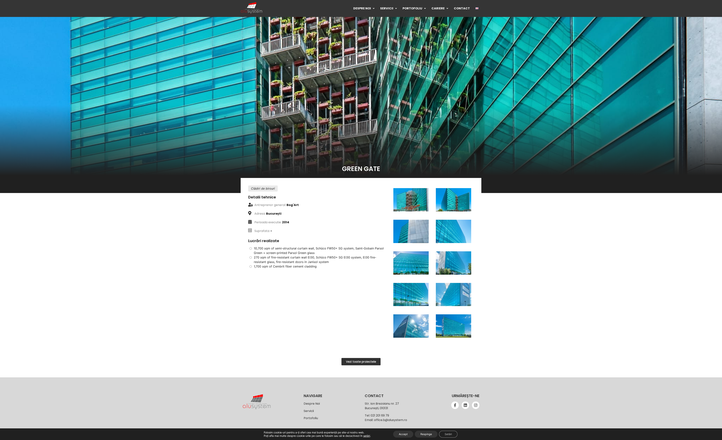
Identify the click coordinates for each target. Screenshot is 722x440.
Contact (462, 8)
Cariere (438, 8)
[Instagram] (475, 405)
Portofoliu (412, 8)
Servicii (386, 8)
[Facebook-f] (455, 405)
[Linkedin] (465, 405)
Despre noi (362, 8)
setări (366, 435)
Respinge (426, 434)
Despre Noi (312, 403)
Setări (448, 434)
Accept (403, 434)
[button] (363, 8)
